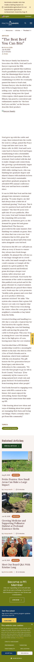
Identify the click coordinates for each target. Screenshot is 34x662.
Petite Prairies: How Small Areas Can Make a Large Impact (15, 482)
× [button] (32, 624)
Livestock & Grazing (10, 428)
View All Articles (10, 446)
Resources (9, 30)
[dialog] (17, 642)
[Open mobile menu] (31, 23)
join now (15, 600)
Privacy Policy (19, 638)
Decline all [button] (25, 653)
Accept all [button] (8, 653)
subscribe (8, 621)
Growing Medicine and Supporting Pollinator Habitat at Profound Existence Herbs (14, 524)
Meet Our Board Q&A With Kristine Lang (16, 566)
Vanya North (8, 489)
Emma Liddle (8, 47)
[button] (17, 658)
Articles (17, 30)
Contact (28, 16)
